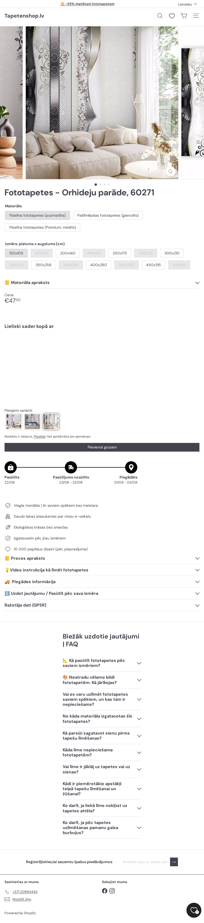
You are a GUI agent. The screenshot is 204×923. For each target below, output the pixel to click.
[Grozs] (184, 15)
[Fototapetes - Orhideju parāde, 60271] (102, 351)
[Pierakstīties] (174, 862)
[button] (14, 422)
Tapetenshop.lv (24, 16)
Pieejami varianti (18, 410)
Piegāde (40, 436)
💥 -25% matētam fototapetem (87, 4)
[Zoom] (171, 171)
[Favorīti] (172, 16)
